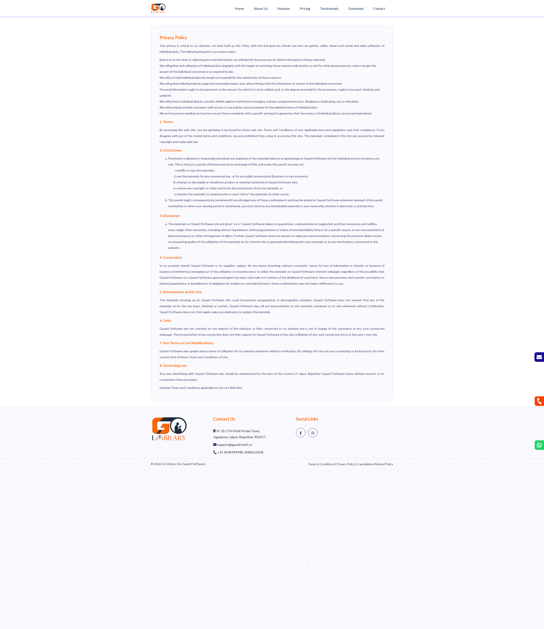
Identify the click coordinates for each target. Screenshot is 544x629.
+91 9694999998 (230, 452)
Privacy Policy (346, 464)
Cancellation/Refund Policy (375, 464)
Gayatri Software (193, 464)
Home (239, 8)
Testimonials (329, 8)
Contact (379, 8)
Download (355, 8)
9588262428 (253, 452)
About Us (261, 8)
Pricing (305, 8)
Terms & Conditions (321, 464)
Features (284, 8)
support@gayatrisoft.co (234, 444)
